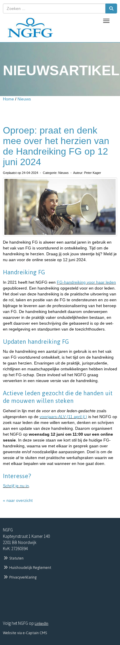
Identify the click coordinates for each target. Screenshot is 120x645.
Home (8, 99)
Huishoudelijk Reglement (29, 567)
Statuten (16, 558)
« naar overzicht (18, 500)
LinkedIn (41, 623)
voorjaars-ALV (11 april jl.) (63, 416)
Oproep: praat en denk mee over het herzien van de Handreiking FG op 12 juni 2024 (56, 146)
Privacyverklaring (22, 577)
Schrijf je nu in (16, 485)
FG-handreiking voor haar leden (86, 282)
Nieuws (24, 99)
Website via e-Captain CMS (25, 633)
